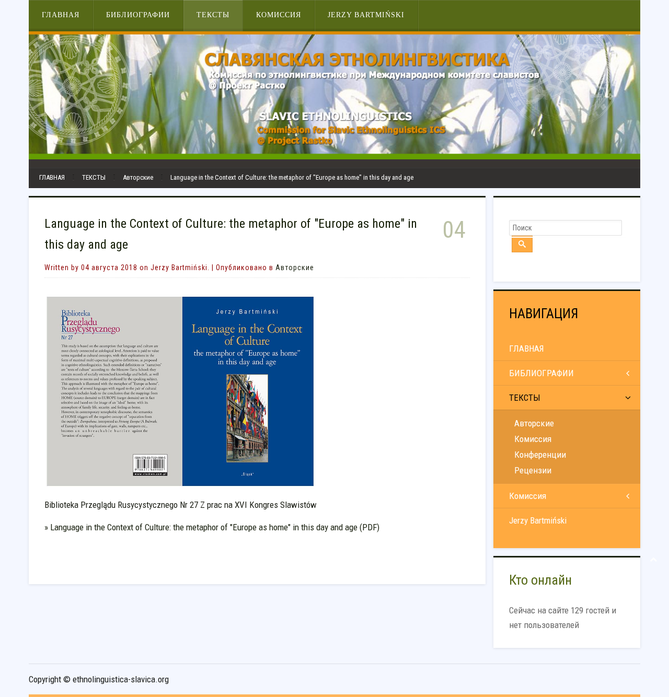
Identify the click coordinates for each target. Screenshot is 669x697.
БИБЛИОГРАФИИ (138, 15)
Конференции (540, 454)
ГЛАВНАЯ (60, 15)
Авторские (138, 177)
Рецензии (532, 470)
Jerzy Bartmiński (366, 15)
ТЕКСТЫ (213, 15)
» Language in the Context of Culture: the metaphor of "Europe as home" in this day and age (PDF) (211, 527)
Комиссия (278, 15)
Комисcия (532, 439)
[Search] (522, 244)
